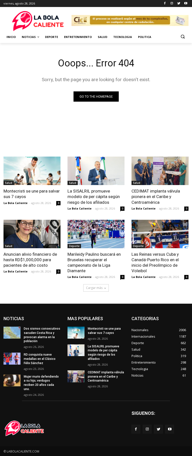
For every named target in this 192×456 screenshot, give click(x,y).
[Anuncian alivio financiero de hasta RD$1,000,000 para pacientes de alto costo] (32, 234)
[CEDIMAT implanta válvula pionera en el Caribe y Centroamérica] (160, 171)
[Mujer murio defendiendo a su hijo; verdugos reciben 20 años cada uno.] (12, 381)
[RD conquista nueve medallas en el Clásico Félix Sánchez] (12, 359)
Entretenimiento (78, 37)
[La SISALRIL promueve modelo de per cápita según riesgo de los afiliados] (96, 171)
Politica (144, 37)
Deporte (51, 37)
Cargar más (94, 288)
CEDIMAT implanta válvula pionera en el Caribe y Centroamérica (156, 197)
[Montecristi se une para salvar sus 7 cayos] (32, 171)
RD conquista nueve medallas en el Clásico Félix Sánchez (40, 359)
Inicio (11, 37)
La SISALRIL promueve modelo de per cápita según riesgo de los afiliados (94, 197)
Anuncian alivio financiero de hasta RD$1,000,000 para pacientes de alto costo (30, 260)
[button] (182, 37)
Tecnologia (122, 37)
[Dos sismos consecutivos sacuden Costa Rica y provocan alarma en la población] (12, 333)
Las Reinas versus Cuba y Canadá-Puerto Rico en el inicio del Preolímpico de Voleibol (155, 262)
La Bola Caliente (16, 203)
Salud (102, 37)
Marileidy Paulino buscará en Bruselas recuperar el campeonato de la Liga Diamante (94, 262)
